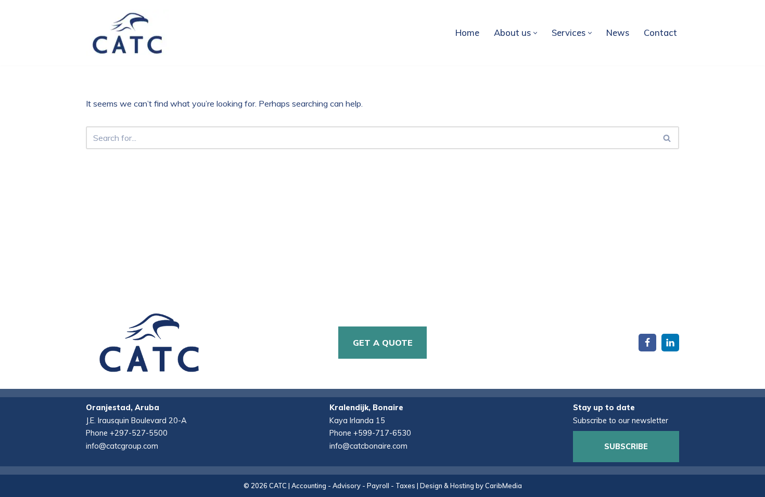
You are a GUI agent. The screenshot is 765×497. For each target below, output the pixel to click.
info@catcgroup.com (122, 446)
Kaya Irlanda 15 (357, 420)
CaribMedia (503, 485)
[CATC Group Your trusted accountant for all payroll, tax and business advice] (127, 32)
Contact (660, 32)
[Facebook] (647, 342)
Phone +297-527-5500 (127, 433)
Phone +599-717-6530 (370, 433)
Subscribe (626, 446)
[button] (535, 33)
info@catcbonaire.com (368, 446)
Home (467, 32)
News (617, 32)
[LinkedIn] (670, 342)
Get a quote (383, 342)
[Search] (667, 137)
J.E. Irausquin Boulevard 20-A (136, 420)
